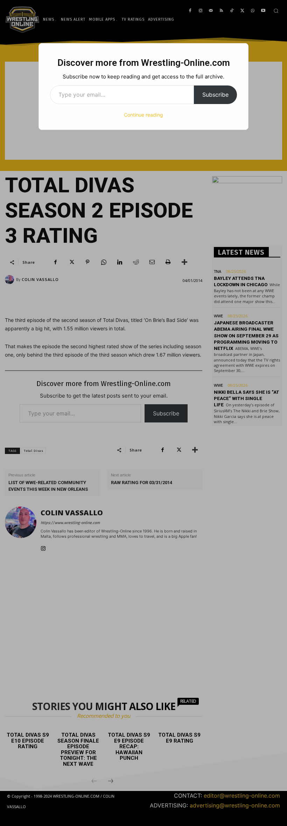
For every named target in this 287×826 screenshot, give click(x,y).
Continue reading (143, 115)
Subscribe (215, 94)
